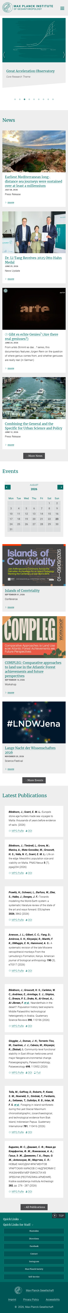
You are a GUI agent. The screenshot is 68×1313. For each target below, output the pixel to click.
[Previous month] (60, 487)
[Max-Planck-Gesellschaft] (20, 1290)
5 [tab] (34, 99)
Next (63, 58)
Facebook (34, 1246)
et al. (27, 1002)
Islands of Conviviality (22, 591)
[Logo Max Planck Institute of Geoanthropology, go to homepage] (28, 7)
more (11, 202)
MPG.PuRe (18, 830)
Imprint (12, 1299)
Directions (34, 1238)
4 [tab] (29, 99)
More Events (35, 780)
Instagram (34, 1261)
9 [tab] (53, 99)
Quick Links (11, 1219)
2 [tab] (19, 99)
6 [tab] (38, 99)
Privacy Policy (31, 1299)
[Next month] (8, 487)
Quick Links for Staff (17, 1224)
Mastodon (34, 1231)
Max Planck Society (34, 1269)
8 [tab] (48, 99)
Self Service (34, 1277)
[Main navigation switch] (62, 8)
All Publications (35, 1207)
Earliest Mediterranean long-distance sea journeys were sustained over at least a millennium (33, 181)
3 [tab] (24, 99)
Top (61, 1215)
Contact (34, 1254)
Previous (4, 58)
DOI (30, 830)
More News (35, 455)
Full (39, 1072)
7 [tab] (43, 99)
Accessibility (53, 1299)
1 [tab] (15, 99)
